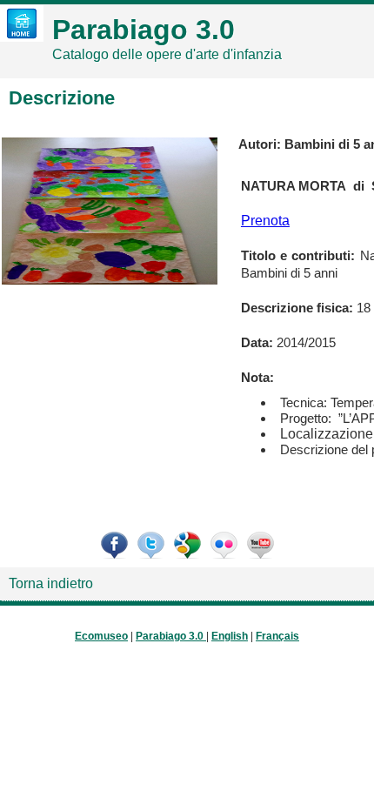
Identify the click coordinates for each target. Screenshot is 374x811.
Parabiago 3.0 (170, 636)
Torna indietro (51, 583)
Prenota (265, 220)
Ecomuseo (101, 636)
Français (277, 636)
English (229, 636)
